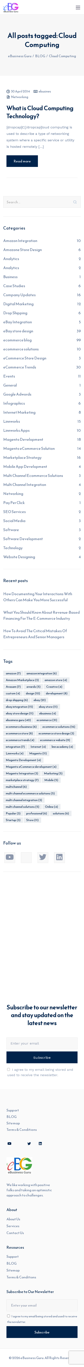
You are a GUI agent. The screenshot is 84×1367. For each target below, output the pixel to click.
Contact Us (15, 1232)
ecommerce (47, 720)
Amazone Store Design (22, 250)
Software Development (23, 539)
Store (32, 820)
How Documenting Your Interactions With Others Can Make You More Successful (37, 597)
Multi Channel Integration (24, 484)
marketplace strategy (22, 780)
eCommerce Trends (19, 367)
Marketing (53, 773)
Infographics (14, 403)
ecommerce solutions (21, 349)
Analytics (11, 259)
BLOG (11, 1116)
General (10, 385)
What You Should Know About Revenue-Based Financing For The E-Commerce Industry (41, 615)
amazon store (56, 680)
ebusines (45, 92)
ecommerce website (55, 740)
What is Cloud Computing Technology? (39, 111)
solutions (61, 813)
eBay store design (18, 331)
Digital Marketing (18, 304)
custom (13, 693)
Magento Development (23, 439)
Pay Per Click (14, 502)
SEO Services (14, 512)
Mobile (51, 780)
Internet (38, 746)
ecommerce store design (56, 733)
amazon (13, 673)
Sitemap (13, 1123)
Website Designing (19, 557)
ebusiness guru (18, 720)
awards (33, 686)
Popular (13, 813)
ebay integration (19, 706)
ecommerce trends (20, 740)
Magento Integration (22, 773)
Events (9, 376)
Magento (38, 753)
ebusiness (47, 713)
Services (12, 1225)
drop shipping (17, 700)
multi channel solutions (22, 806)
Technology (13, 548)
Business (10, 277)
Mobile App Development (25, 466)
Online (51, 806)
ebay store (48, 706)
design (33, 693)
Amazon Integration (20, 241)
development (56, 693)
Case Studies (14, 286)
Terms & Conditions (21, 1129)
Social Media (14, 521)
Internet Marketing (19, 412)
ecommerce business (21, 726)
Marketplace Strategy (22, 457)
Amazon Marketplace (22, 680)
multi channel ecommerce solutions (30, 793)
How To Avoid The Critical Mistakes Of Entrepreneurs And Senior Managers (35, 634)
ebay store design (19, 713)
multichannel (16, 786)
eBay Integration (17, 322)
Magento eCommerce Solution (29, 448)
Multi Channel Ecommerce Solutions (33, 475)
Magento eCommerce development (31, 766)
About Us (13, 1219)
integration (15, 746)
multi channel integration (24, 800)
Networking (19, 97)
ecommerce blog (17, 340)
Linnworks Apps (16, 430)
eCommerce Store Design (24, 358)
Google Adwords (17, 394)
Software (11, 530)
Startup (13, 820)
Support (12, 1110)
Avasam (13, 686)
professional (36, 813)
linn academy (62, 746)
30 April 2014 (20, 92)
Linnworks (11, 421)
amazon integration (41, 673)
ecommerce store (19, 733)
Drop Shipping (15, 313)
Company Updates (19, 295)
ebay (40, 700)
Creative (54, 686)
